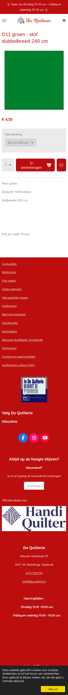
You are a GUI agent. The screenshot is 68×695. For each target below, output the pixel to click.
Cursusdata (9, 264)
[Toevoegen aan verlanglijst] (61, 165)
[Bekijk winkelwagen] (64, 20)
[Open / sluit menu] (4, 20)
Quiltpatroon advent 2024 (18, 365)
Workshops (9, 272)
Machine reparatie (14, 314)
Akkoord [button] (53, 689)
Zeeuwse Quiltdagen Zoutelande (22, 340)
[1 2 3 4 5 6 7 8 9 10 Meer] (8, 165)
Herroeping (9, 348)
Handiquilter (10, 323)
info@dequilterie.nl (34, 581)
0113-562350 (34, 573)
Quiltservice (9, 306)
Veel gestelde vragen (15, 297)
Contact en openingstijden (19, 356)
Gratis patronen (12, 289)
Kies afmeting (13, 134)
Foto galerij (9, 280)
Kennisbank (9, 331)
